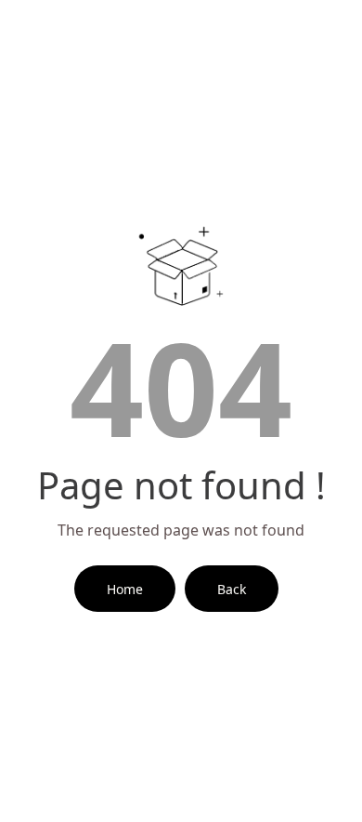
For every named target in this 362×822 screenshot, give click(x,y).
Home (125, 589)
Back (231, 589)
